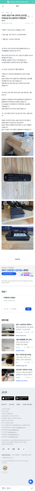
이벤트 (18, 404)
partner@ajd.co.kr (13, 434)
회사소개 (4, 404)
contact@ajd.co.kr (13, 430)
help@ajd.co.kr (12, 432)
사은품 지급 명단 (27, 404)
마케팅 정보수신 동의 (26, 455)
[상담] (30, 481)
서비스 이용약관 (15, 455)
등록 (28, 309)
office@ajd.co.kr (13, 437)
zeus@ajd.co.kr (20, 427)
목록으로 (17, 259)
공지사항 (11, 404)
